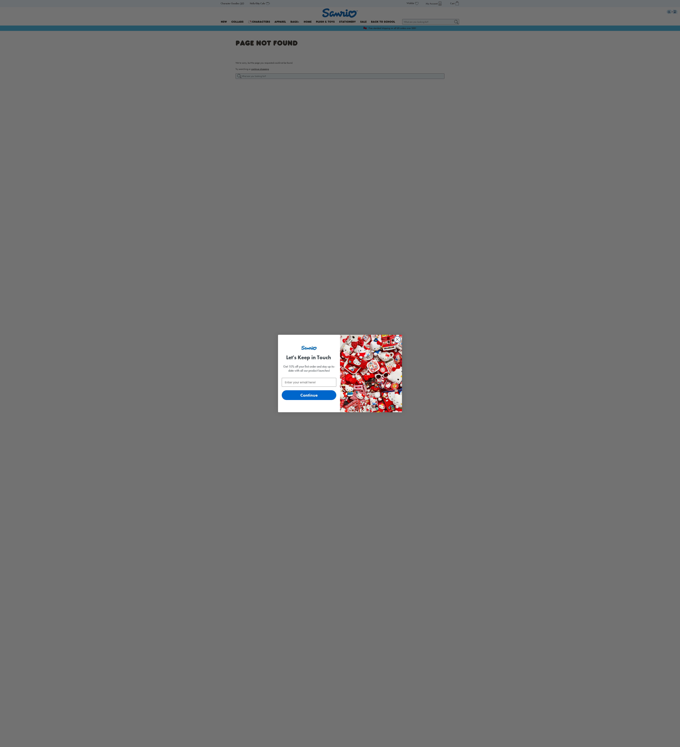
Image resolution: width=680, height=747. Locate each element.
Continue (309, 395)
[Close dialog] (397, 339)
